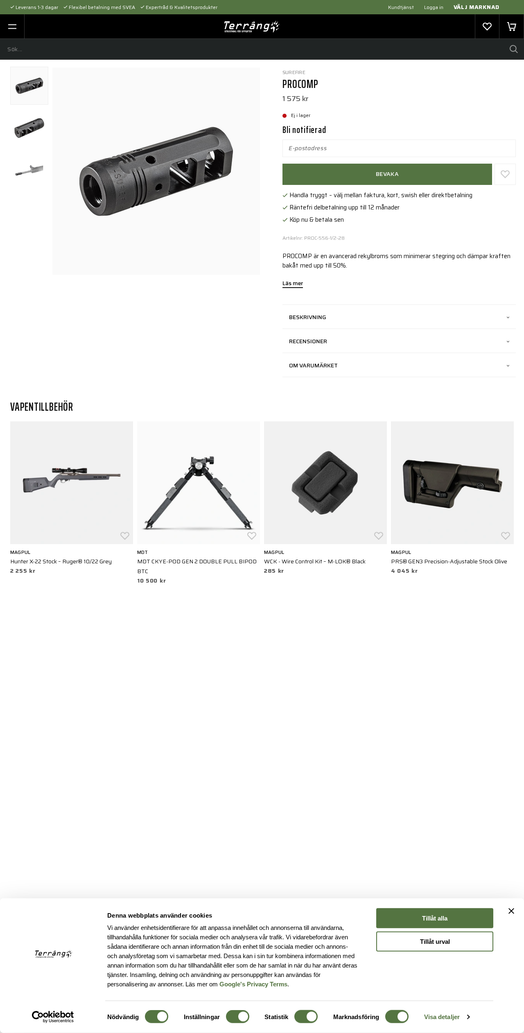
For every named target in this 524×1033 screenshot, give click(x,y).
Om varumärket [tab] (313, 365)
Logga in (433, 7)
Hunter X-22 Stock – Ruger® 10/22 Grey (61, 561)
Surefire (293, 72)
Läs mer (292, 284)
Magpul (20, 552)
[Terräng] (252, 26)
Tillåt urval (435, 941)
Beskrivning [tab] (307, 317)
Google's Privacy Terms (253, 983)
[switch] (237, 1016)
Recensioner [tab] (308, 341)
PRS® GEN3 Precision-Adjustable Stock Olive (449, 561)
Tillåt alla (434, 918)
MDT (142, 552)
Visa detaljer (442, 1016)
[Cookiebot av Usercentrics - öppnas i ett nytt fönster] (53, 1017)
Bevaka (387, 173)
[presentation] (29, 86)
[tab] (29, 85)
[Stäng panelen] (511, 911)
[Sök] (514, 49)
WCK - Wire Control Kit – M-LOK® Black (315, 561)
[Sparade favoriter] (487, 26)
